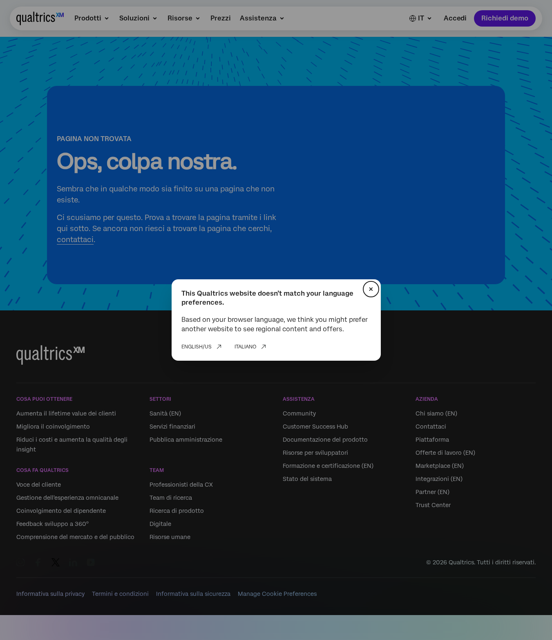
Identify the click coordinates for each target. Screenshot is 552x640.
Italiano (245, 347)
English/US (196, 347)
